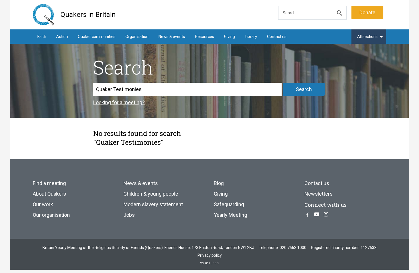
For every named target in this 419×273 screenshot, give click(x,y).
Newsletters (318, 194)
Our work (43, 204)
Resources (204, 36)
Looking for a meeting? (119, 102)
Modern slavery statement (153, 204)
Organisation (137, 36)
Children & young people (150, 194)
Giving (229, 36)
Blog (219, 183)
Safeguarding (229, 204)
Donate (367, 12)
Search (304, 89)
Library (251, 36)
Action (62, 36)
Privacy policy (210, 255)
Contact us (276, 36)
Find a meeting (49, 183)
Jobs (129, 215)
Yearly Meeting (230, 215)
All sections (367, 36)
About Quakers (49, 194)
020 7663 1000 (293, 247)
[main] (209, 95)
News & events (171, 36)
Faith (41, 36)
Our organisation (51, 215)
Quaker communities (96, 36)
